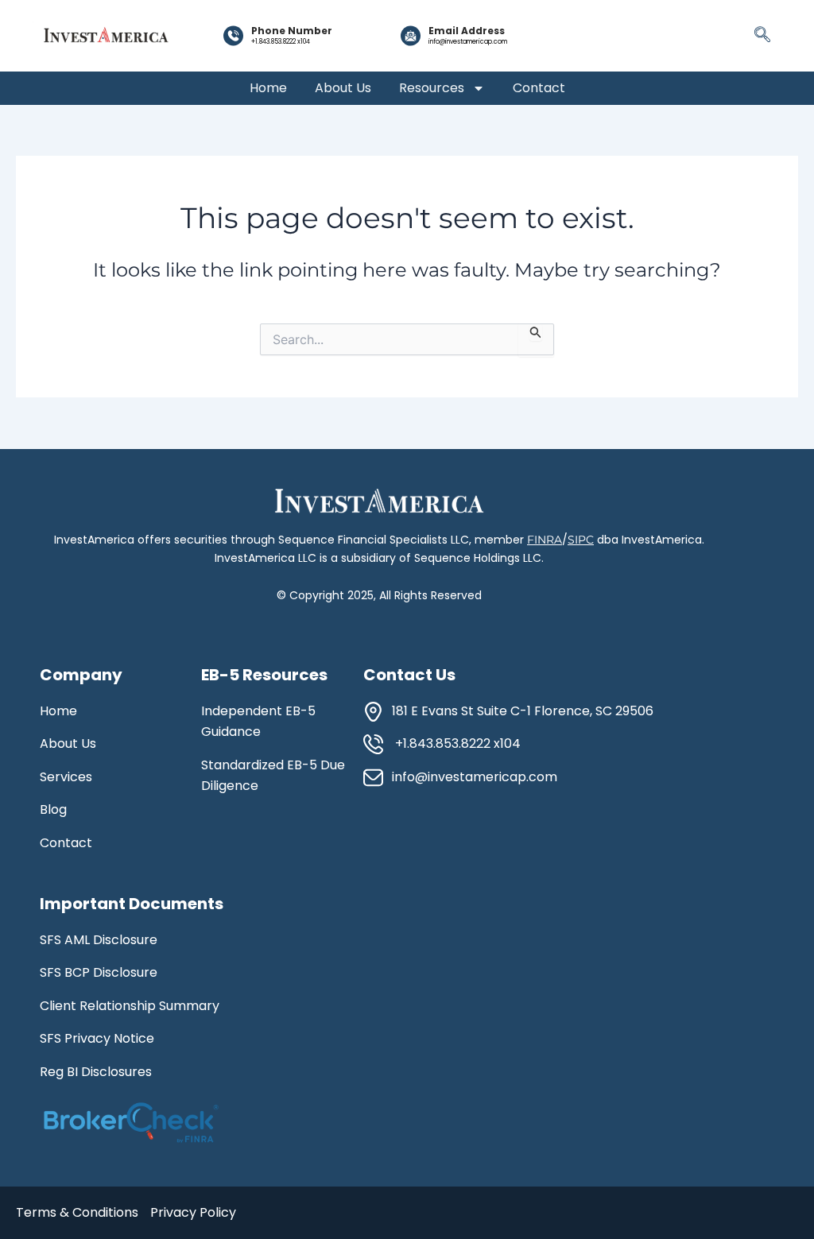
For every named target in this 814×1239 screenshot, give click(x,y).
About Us (343, 88)
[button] (762, 36)
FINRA (544, 539)
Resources (431, 88)
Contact (539, 88)
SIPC (581, 539)
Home (268, 88)
